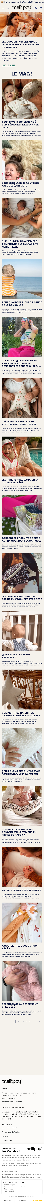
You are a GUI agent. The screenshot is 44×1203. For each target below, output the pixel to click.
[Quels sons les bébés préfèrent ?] (22, 631)
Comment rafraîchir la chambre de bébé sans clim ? (21, 714)
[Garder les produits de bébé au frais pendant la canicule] (22, 515)
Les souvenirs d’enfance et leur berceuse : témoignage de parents (21, 44)
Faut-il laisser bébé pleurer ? (21, 890)
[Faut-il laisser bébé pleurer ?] (22, 867)
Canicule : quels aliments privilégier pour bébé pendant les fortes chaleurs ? (22, 363)
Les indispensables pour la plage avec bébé (20, 481)
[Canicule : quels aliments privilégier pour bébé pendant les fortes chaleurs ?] (22, 337)
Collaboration (7, 1140)
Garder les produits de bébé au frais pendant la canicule (21, 539)
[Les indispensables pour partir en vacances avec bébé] (22, 573)
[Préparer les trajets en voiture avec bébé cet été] (22, 398)
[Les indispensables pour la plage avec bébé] (22, 456)
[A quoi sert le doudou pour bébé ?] (22, 923)
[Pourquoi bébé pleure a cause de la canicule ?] (22, 279)
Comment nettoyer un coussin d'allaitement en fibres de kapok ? (19, 832)
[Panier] (40, 8)
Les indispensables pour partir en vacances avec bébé (22, 597)
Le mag (5, 1136)
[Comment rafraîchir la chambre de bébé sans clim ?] (22, 689)
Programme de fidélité (11, 1132)
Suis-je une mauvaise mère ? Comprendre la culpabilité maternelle (20, 244)
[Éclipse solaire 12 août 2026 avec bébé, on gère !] (22, 160)
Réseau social (8, 1189)
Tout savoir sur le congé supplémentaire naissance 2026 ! (20, 124)
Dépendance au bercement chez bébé (20, 1005)
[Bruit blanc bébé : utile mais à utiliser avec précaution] (22, 748)
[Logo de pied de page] (12, 1081)
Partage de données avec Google (15, 1187)
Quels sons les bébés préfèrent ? (16, 656)
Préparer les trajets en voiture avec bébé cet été (19, 423)
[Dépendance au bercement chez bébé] (22, 981)
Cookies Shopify (9, 1185)
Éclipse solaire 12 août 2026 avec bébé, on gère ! (20, 184)
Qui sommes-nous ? (9, 1128)
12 (29, 1021)
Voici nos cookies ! (10, 1191)
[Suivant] (37, 1021)
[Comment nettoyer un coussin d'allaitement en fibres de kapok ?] (22, 806)
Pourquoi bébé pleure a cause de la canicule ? (22, 303)
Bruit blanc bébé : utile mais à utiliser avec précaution (21, 772)
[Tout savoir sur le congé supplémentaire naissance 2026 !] (22, 99)
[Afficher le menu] (3, 8)
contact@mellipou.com (12, 1101)
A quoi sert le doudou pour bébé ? (20, 947)
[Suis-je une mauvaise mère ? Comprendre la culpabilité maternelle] (22, 218)
